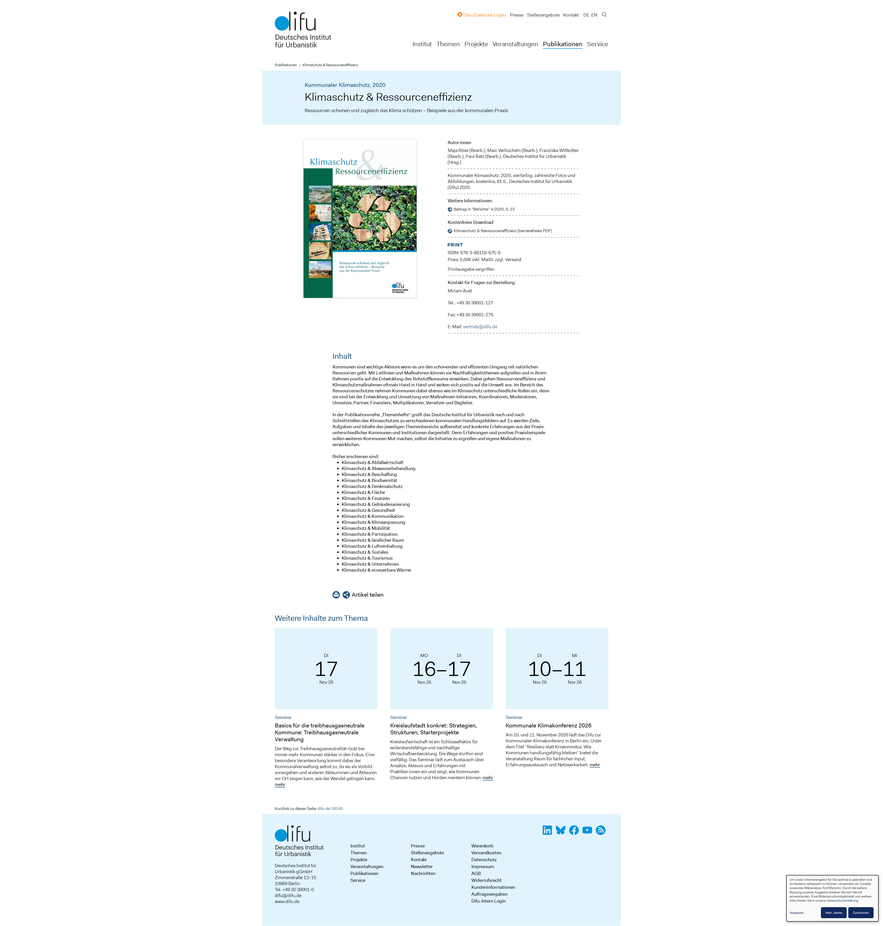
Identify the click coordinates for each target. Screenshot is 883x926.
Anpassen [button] (797, 913)
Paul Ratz (475, 156)
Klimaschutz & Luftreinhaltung (372, 546)
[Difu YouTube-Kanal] (588, 833)
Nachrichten (423, 873)
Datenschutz (484, 860)
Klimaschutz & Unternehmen (370, 564)
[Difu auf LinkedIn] (548, 833)
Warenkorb (482, 846)
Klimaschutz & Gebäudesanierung (376, 504)
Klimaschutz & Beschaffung (369, 474)
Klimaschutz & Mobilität (366, 528)
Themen (448, 44)
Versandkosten (486, 853)
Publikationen (562, 44)
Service (597, 44)
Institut (422, 44)
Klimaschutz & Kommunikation (373, 516)
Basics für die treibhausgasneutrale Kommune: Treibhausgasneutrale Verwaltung (319, 732)
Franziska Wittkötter (559, 150)
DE (586, 15)
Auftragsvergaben (489, 894)
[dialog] (832, 898)
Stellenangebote (543, 15)
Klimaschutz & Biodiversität (369, 480)
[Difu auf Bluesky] (562, 833)
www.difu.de (287, 901)
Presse (516, 15)
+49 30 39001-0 (298, 889)
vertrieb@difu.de (480, 327)
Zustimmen (861, 913)
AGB (476, 873)
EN (594, 15)
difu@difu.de (288, 895)
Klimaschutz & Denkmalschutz (372, 486)
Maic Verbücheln (504, 150)
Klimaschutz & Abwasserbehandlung (379, 468)
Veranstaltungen (515, 44)
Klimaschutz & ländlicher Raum (373, 540)
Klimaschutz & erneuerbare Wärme (376, 570)
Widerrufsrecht (486, 880)
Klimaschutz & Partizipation (370, 534)
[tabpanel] (326, 709)
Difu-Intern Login (488, 901)
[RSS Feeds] (602, 833)
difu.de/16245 (330, 808)
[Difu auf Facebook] (575, 833)
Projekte (476, 44)
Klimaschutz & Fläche (363, 492)
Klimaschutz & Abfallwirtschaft (373, 462)
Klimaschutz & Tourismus (367, 558)
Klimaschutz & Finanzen (366, 498)
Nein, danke (834, 913)
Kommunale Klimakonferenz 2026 (548, 725)
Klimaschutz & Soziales (365, 552)
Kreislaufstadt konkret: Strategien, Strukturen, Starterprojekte (433, 729)
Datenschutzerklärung (842, 900)
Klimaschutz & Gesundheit (368, 510)
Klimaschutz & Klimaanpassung (373, 522)
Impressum (482, 866)
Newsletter (422, 866)
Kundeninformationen (493, 887)
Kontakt (571, 15)
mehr (280, 784)
